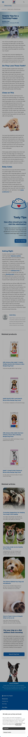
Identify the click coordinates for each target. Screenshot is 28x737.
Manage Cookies (7, 732)
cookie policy (18, 724)
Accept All (5, 728)
